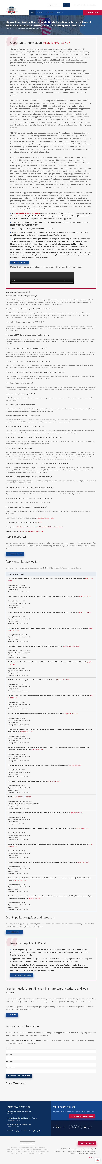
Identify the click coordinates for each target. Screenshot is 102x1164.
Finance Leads (91, 5)
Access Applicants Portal (22, 975)
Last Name (9, 1054)
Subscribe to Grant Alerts (82, 1116)
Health (12, 29)
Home (32, 12)
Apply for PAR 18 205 (63, 680)
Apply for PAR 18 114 (35, 898)
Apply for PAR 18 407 (56, 42)
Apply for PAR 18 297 (54, 781)
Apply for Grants (93, 12)
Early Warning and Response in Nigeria (19, 1111)
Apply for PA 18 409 (85, 612)
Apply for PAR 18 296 (75, 765)
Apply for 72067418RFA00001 (71, 646)
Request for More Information (19, 1075)
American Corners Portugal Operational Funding (22, 1118)
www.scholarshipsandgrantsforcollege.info (83, 1149)
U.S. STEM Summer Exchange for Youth (19, 1124)
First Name (9, 1048)
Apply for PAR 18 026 (38, 749)
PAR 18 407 (39, 29)
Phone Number (10, 1068)
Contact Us (59, 12)
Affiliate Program (79, 5)
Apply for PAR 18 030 (71, 713)
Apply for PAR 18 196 (82, 828)
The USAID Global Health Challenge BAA (31, 531)
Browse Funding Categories (32, 1131)
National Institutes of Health (25, 29)
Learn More (12, 1014)
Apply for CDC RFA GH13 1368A (21, 797)
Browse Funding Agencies (15, 1131)
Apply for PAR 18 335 (26, 731)
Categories (49, 12)
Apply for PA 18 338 (20, 880)
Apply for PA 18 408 (85, 596)
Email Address (10, 1061)
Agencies (40, 12)
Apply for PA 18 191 (83, 862)
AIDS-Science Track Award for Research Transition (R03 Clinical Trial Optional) (40, 527)
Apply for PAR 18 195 (76, 813)
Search (66, 5)
